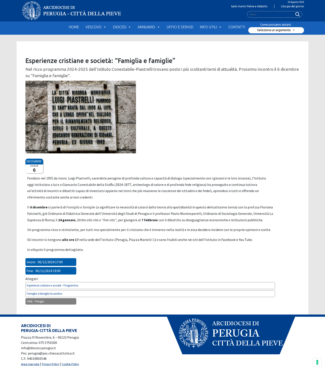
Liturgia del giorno (292, 6)
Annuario (146, 27)
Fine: (30, 271)
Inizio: (31, 262)
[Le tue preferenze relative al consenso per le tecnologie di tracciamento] (317, 362)
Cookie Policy (70, 364)
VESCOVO (93, 27)
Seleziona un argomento (274, 30)
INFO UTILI (208, 27)
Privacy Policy (50, 364)
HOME (74, 27)
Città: (30, 301)
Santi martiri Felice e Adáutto (249, 6)
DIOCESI (119, 27)
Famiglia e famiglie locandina (44, 294)
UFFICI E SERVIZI (180, 27)
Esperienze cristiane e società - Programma (52, 285)
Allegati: (31, 279)
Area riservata (30, 364)
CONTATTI (236, 27)
